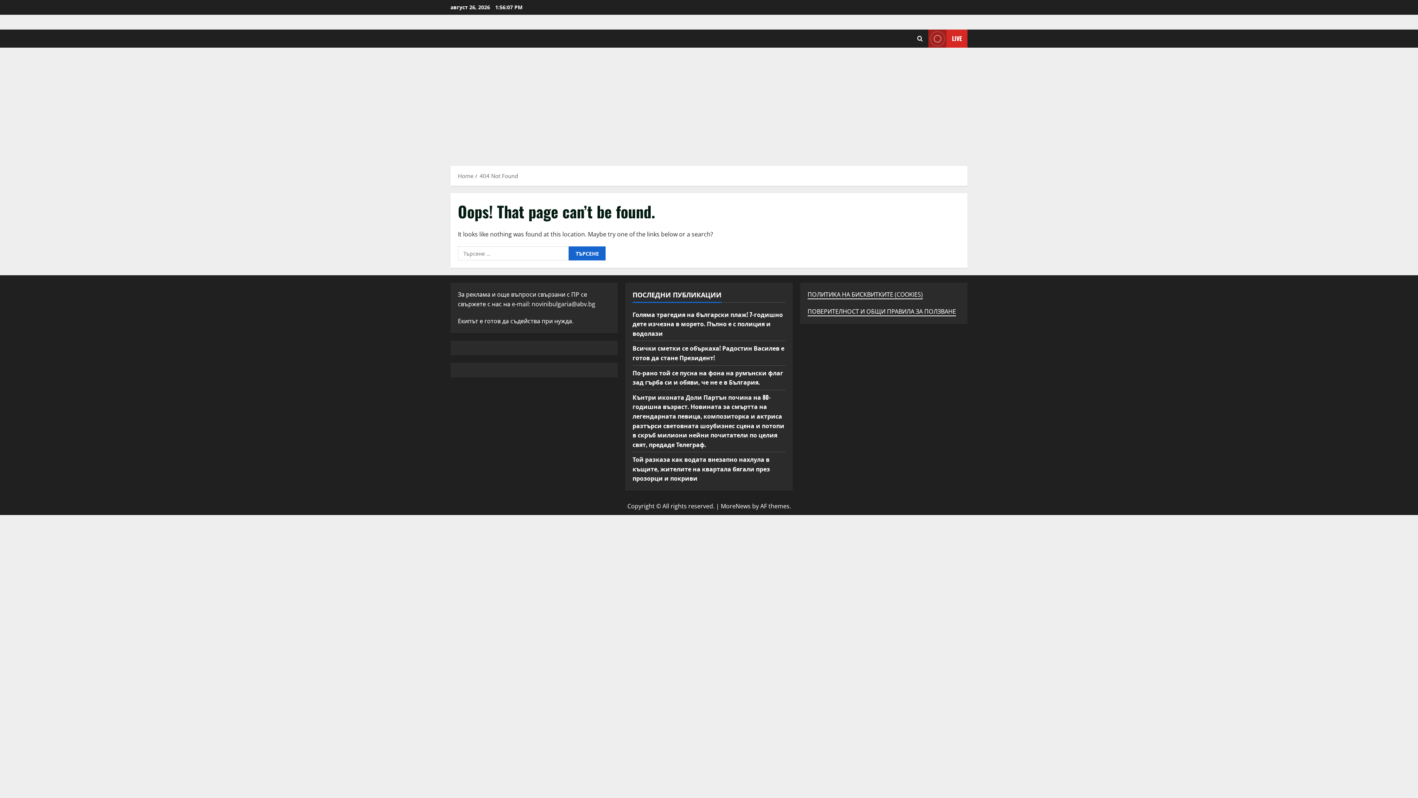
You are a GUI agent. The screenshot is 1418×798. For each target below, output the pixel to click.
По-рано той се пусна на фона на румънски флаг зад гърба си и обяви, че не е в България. (708, 377)
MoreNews (736, 506)
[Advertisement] (709, 103)
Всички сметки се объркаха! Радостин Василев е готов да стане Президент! (708, 353)
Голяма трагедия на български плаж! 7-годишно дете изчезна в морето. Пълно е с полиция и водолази (708, 324)
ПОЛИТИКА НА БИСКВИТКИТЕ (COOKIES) (865, 294)
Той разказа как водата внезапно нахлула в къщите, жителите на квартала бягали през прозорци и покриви (701, 468)
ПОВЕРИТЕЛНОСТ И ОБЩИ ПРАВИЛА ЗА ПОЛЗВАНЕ (882, 311)
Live (957, 38)
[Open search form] (920, 38)
